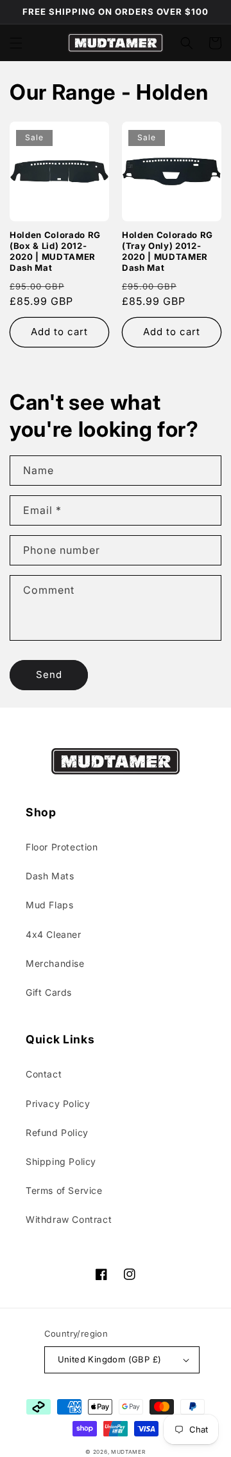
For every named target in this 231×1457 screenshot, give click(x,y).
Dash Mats (50, 875)
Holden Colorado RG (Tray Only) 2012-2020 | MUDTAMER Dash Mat (167, 251)
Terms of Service (64, 1190)
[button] (16, 43)
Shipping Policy (61, 1161)
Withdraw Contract (69, 1219)
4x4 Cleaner (53, 934)
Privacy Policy (58, 1103)
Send (49, 674)
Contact (44, 1073)
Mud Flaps (49, 904)
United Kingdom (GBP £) (110, 1359)
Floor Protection (62, 846)
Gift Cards (49, 992)
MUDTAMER (128, 1452)
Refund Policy (57, 1132)
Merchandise (55, 963)
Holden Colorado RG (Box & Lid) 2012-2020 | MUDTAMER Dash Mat (55, 251)
